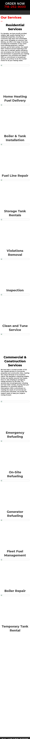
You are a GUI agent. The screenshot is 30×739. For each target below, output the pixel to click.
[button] (15, 12)
